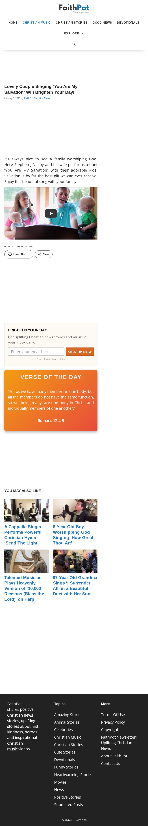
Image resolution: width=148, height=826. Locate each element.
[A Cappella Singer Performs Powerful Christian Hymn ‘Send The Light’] (26, 519)
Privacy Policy (113, 722)
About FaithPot (114, 755)
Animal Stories (66, 722)
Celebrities (63, 729)
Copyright (109, 729)
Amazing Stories (68, 714)
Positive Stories (67, 797)
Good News (102, 22)
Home (13, 22)
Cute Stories (64, 752)
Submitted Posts (68, 804)
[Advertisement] (74, 61)
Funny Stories (66, 767)
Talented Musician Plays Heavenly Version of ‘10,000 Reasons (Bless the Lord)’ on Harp (24, 588)
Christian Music (37, 22)
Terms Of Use (113, 714)
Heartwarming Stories (73, 774)
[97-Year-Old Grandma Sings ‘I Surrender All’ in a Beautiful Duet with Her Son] (75, 570)
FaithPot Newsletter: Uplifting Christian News (119, 743)
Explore (71, 33)
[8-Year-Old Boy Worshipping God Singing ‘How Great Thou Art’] (75, 519)
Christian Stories (72, 22)
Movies (60, 782)
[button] (74, 44)
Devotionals (128, 22)
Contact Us (110, 763)
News (59, 789)
